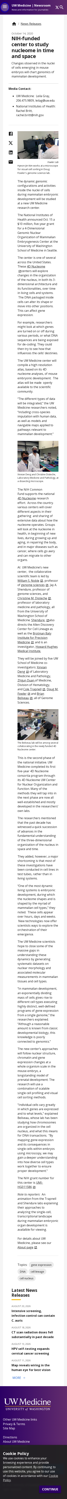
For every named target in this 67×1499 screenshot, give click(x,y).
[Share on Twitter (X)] (11, 143)
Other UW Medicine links (20, 1419)
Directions (10, 1437)
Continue (50, 1489)
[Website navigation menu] (5, 7)
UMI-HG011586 (30, 1185)
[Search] (62, 7)
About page (25, 1247)
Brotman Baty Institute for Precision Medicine (34, 637)
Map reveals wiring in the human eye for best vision (31, 1367)
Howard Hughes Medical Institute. (37, 649)
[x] (57, 7)
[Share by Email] (11, 162)
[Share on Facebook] (11, 134)
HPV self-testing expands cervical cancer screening (31, 1351)
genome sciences (33, 585)
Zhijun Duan (26, 680)
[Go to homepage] (14, 23)
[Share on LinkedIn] (11, 152)
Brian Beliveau (30, 696)
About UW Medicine (16, 1441)
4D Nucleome (26, 498)
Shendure (38, 620)
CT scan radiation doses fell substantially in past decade (33, 1334)
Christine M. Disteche (32, 598)
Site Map (9, 1428)
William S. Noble (28, 581)
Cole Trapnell (32, 689)
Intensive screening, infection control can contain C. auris (33, 1315)
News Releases (31, 24)
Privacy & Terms (14, 1424)
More (19, 1378)
